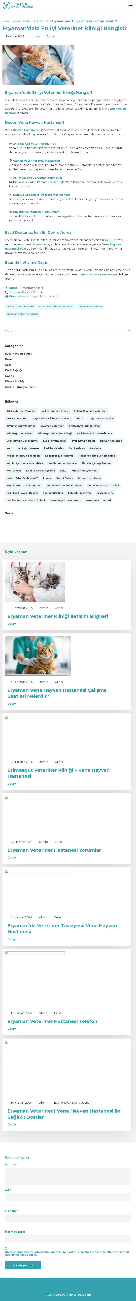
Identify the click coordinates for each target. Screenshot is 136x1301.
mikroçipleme (105, 493)
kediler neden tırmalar (63, 463)
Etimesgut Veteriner (19, 433)
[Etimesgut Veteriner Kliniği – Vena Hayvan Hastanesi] (38, 735)
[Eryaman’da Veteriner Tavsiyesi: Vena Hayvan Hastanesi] (38, 890)
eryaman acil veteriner (21, 425)
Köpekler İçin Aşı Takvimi (103, 485)
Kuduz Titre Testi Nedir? (22, 478)
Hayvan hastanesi (111, 440)
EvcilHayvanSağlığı (54, 440)
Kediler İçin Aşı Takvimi (96, 463)
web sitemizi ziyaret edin (97, 274)
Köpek (9, 376)
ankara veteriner (17, 418)
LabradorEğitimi (53, 493)
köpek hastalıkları (89, 478)
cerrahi (54, 182)
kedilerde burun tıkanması (23, 455)
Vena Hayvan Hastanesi (65, 500)
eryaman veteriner (90, 306)
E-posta (11, 1211)
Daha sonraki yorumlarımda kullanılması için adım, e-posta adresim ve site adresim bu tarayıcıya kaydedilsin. (67, 1253)
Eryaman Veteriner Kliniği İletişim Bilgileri (57, 616)
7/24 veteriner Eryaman (21, 411)
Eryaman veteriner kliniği (22, 313)
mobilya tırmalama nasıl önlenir (26, 500)
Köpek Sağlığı (15, 381)
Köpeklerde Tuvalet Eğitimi (24, 485)
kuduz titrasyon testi (85, 470)
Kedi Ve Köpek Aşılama (40, 470)
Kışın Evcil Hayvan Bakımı (22, 493)
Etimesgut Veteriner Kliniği (55, 433)
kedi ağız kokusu (28, 448)
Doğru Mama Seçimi (101, 418)
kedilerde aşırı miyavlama (85, 448)
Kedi (8, 364)
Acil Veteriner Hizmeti (40, 143)
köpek (47, 478)
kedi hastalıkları (54, 448)
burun (79, 418)
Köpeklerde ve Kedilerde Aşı (64, 485)
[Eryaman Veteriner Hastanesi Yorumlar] (38, 815)
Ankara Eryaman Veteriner (90, 411)
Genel (50, 36)
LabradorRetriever (79, 493)
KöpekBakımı (64, 478)
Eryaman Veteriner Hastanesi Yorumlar (54, 850)
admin (35, 36)
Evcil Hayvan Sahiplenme (22, 440)
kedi (9, 448)
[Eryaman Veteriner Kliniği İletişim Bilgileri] (35, 581)
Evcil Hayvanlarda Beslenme (94, 433)
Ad (8, 1190)
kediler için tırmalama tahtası (25, 463)
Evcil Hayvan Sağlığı (19, 353)
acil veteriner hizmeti (20, 306)
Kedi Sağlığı (13, 370)
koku (63, 470)
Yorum (10, 1165)
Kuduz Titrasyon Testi (20, 387)
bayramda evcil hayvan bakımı (51, 418)
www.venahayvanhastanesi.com (38, 296)
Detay (11, 624)
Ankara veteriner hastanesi (56, 306)
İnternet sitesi (15, 1232)
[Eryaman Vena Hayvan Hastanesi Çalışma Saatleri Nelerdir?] (38, 655)
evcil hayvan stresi (83, 440)
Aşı (15, 177)
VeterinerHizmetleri (98, 500)
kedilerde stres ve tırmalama (97, 455)
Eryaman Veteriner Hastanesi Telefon (52, 1021)
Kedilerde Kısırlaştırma (59, 455)
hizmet (38, 244)
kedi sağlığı (14, 470)
